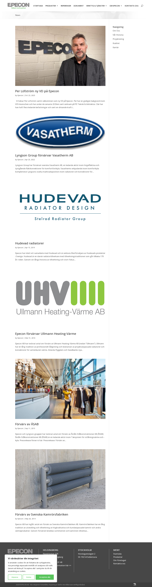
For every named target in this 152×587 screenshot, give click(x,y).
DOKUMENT (79, 6)
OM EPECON (115, 6)
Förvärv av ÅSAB (27, 424)
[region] (31, 568)
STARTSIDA (38, 6)
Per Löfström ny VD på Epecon (37, 91)
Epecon (20, 95)
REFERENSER (66, 6)
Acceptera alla (44, 577)
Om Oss (116, 30)
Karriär (116, 47)
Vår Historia (118, 35)
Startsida (117, 554)
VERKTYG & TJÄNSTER (95, 6)
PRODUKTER (50, 6)
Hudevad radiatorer (29, 243)
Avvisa (28, 577)
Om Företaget (119, 560)
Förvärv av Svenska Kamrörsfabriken (41, 514)
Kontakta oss (119, 563)
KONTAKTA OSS (131, 6)
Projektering (118, 39)
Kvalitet (116, 43)
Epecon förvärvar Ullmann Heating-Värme (45, 333)
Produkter (117, 557)
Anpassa (15, 577)
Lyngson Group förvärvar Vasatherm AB (44, 155)
